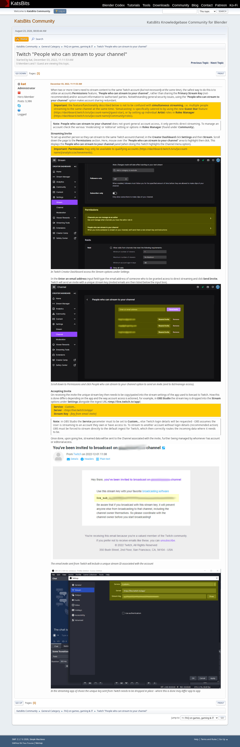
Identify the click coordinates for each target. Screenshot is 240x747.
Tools (146, 5)
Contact (207, 5)
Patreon (221, 5)
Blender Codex (113, 5)
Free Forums (28, 743)
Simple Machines (37, 739)
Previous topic (200, 63)
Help (196, 739)
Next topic (217, 63)
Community (180, 5)
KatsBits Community (34, 21)
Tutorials (133, 5)
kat (23, 84)
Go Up (19, 702)
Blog (195, 5)
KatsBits (20, 3)
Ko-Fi (234, 5)
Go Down (21, 73)
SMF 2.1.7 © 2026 (20, 739)
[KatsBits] (19, 110)
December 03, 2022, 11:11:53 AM (66, 83)
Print (221, 73)
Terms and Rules (209, 739)
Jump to (175, 717)
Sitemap (39, 743)
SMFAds (15, 743)
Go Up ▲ (223, 739)
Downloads (161, 5)
